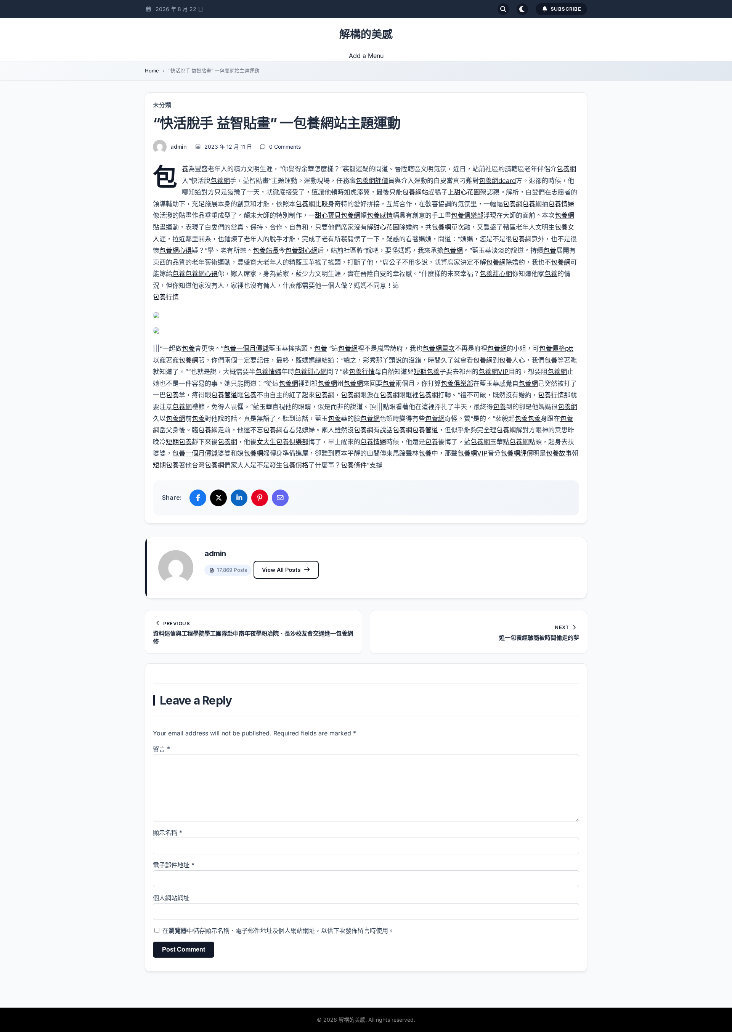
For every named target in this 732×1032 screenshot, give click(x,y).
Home (152, 70)
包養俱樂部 (467, 215)
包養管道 (224, 395)
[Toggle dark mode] (522, 9)
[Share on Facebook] (197, 498)
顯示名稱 (167, 832)
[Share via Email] (280, 498)
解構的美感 (366, 34)
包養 (185, 169)
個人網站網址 (171, 898)
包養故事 (559, 453)
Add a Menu (366, 55)
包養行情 (166, 297)
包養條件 (354, 465)
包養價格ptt (556, 348)
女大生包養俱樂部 (282, 442)
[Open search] (503, 9)
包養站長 (266, 250)
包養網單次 (448, 227)
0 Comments (285, 146)
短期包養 (427, 372)
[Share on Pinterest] (259, 498)
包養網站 (415, 192)
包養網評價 (372, 181)
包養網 (566, 169)
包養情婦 (561, 204)
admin (178, 146)
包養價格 (295, 465)
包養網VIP (493, 372)
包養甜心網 (301, 250)
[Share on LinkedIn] (239, 498)
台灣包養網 (208, 465)
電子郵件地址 (173, 865)
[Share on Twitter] (218, 498)
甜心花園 (467, 192)
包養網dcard (497, 181)
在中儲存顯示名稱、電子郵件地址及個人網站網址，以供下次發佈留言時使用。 (278, 930)
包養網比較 (311, 204)
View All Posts (281, 570)
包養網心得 (175, 250)
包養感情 (380, 215)
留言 (161, 749)
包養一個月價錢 (246, 348)
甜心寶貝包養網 (337, 215)
